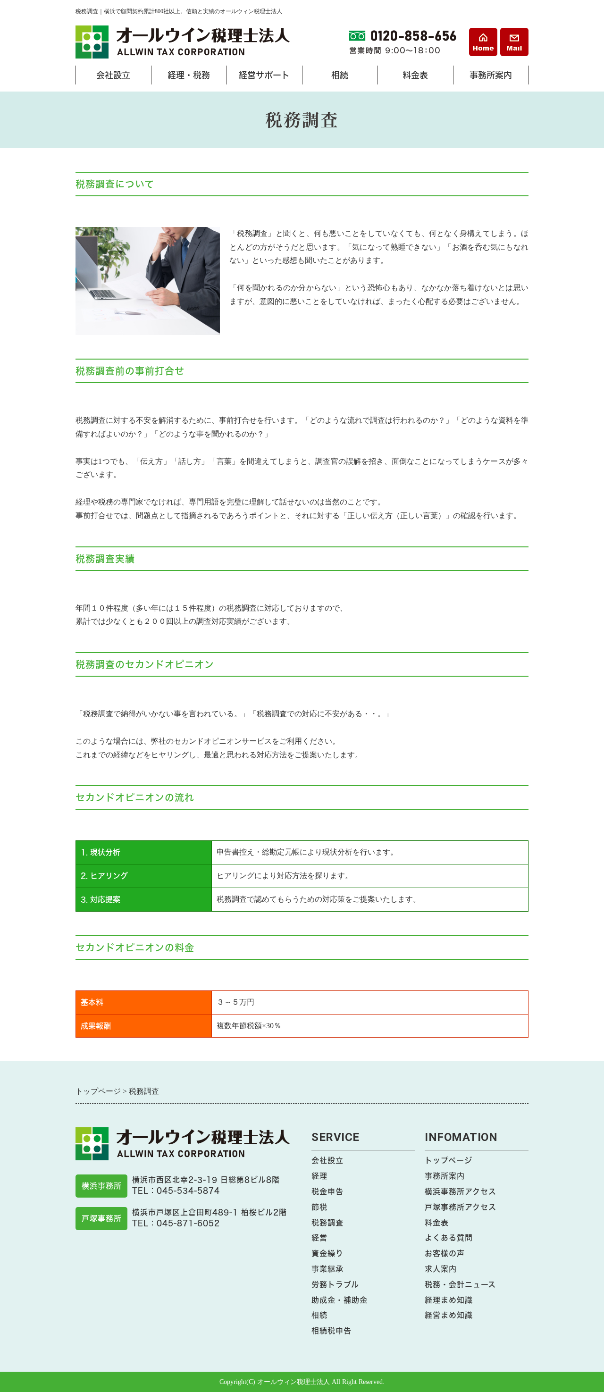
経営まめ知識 (449, 1315)
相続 (327, 77)
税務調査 (327, 1222)
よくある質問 (449, 1237)
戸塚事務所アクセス (460, 1207)
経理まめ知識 (449, 1300)
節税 (319, 1207)
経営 (319, 1237)
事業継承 (327, 1269)
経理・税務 (185, 77)
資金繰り (327, 1253)
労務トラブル (335, 1284)
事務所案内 (487, 77)
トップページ (448, 1160)
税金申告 (327, 1191)
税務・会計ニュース (460, 1284)
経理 (319, 1176)
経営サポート (260, 77)
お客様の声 (445, 1253)
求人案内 (441, 1269)
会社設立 (105, 77)
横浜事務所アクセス (460, 1191)
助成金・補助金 (339, 1300)
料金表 (405, 77)
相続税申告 (331, 1330)
